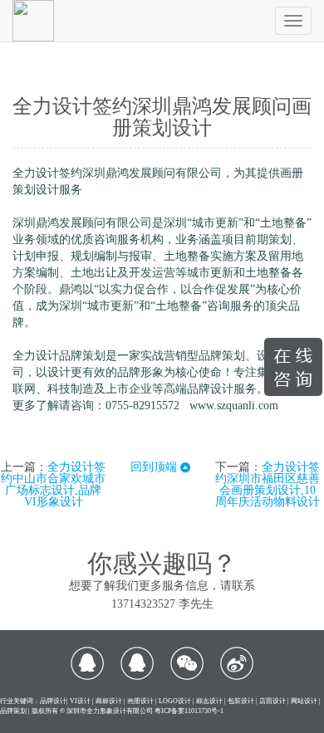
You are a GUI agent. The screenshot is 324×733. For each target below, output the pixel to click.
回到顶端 (155, 467)
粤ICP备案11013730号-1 (189, 711)
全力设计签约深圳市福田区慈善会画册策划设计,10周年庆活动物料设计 (267, 484)
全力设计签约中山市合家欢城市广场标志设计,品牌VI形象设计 (53, 484)
